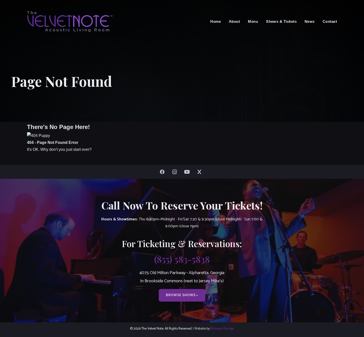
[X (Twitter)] (201, 172)
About (234, 21)
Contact (330, 21)
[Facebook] (163, 172)
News (310, 21)
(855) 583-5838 (182, 259)
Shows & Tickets (281, 21)
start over (81, 149)
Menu (253, 21)
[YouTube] (188, 172)
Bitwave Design (222, 328)
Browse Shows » (182, 295)
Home (215, 21)
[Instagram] (176, 172)
